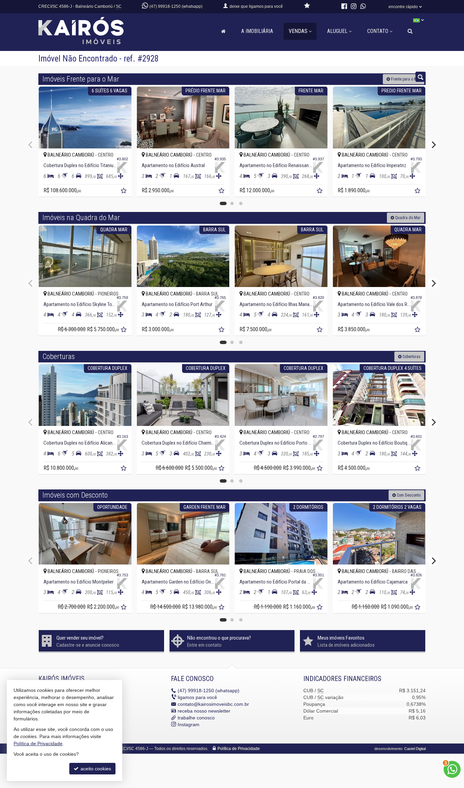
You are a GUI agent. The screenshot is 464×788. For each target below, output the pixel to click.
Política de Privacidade (238, 748)
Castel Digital (415, 749)
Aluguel (337, 31)
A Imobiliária (257, 31)
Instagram (188, 724)
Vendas (298, 31)
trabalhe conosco (196, 717)
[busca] (410, 31)
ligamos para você (197, 697)
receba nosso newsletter (204, 711)
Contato (377, 31)
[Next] (433, 144)
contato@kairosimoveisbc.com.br (213, 704)
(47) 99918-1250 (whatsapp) (175, 6)
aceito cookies (95, 768)
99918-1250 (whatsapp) (208, 690)
